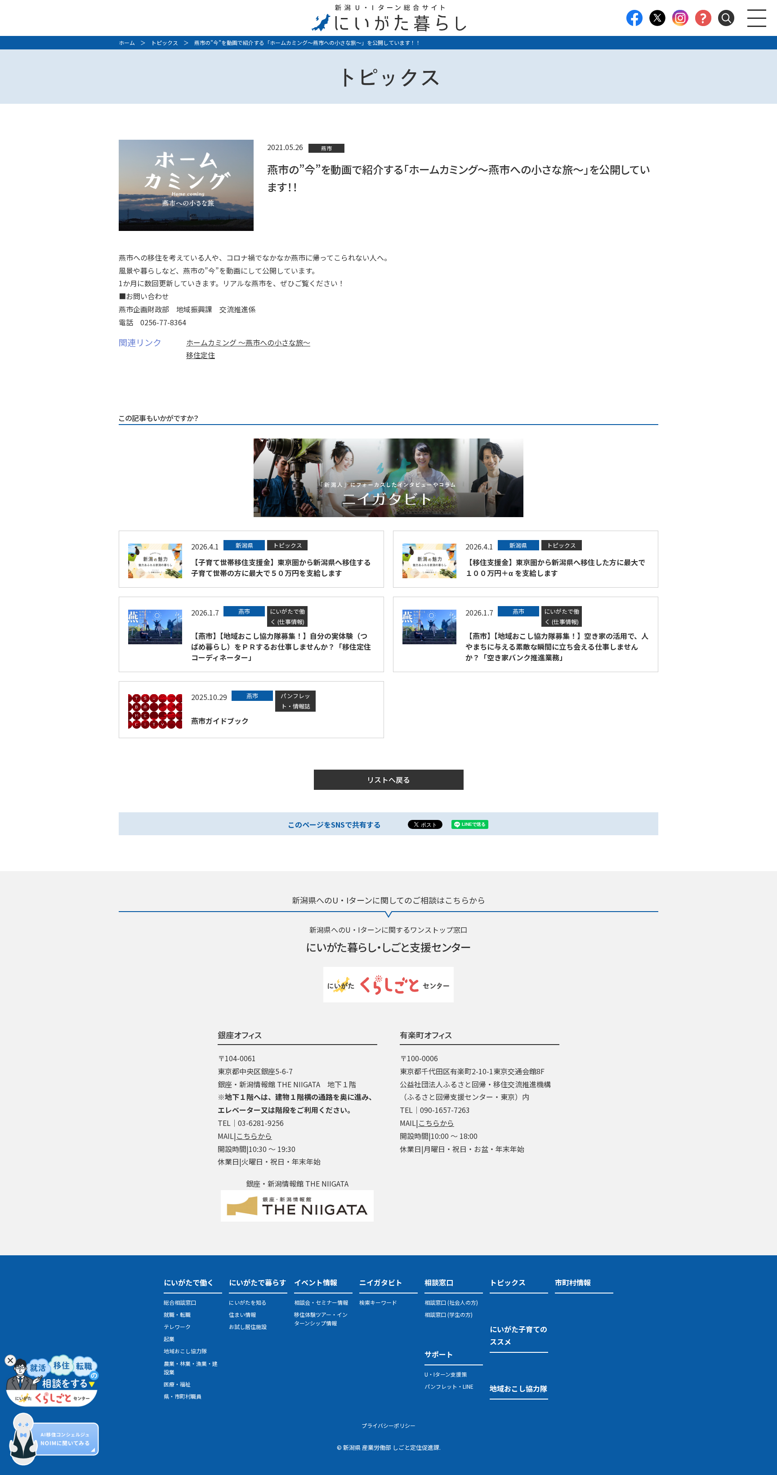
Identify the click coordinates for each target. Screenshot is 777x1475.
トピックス (164, 42)
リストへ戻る (388, 779)
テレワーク (177, 1326)
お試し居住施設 (248, 1326)
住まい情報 (242, 1314)
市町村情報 (573, 1282)
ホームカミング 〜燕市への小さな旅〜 (248, 342)
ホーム (127, 42)
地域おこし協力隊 (185, 1351)
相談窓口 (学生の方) (448, 1314)
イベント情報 (315, 1282)
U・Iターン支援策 (445, 1374)
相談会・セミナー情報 (321, 1302)
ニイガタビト (380, 1282)
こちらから (254, 1135)
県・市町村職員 (182, 1396)
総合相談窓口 (180, 1302)
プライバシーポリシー (388, 1425)
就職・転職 (177, 1314)
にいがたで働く (189, 1282)
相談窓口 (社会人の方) (451, 1302)
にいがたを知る (248, 1302)
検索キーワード (378, 1302)
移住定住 (200, 355)
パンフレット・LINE (448, 1386)
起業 (169, 1338)
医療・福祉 (177, 1384)
